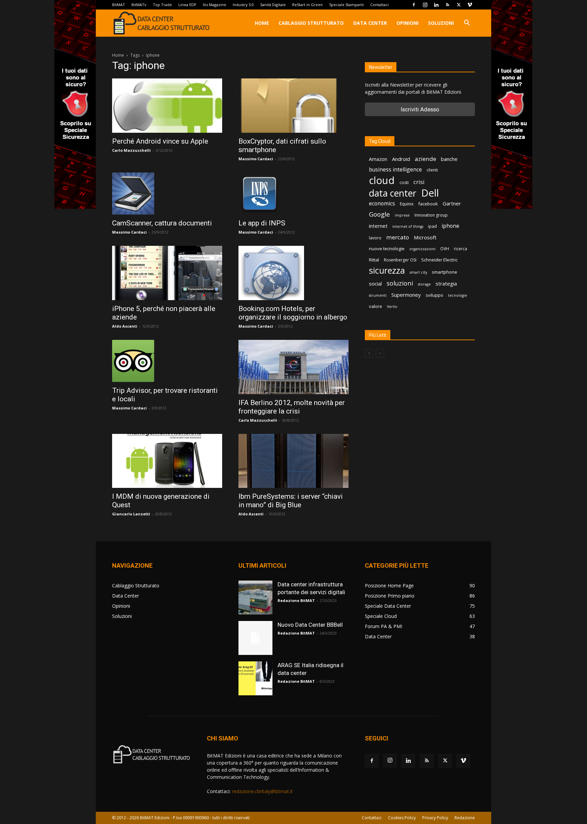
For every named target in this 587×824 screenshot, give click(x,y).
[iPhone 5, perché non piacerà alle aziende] (167, 273)
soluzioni (400, 283)
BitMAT (118, 4)
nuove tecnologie (387, 248)
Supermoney (406, 294)
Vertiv (392, 306)
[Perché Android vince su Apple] (167, 105)
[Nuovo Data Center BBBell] (255, 638)
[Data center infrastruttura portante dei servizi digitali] (255, 598)
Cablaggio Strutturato (311, 23)
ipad (432, 226)
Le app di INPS (261, 223)
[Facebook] (414, 5)
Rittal (374, 260)
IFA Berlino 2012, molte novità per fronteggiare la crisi (291, 407)
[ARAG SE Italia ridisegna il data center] (255, 678)
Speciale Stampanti (346, 4)
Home (262, 23)
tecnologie (457, 295)
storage (424, 284)
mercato (397, 237)
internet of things (407, 226)
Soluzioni (441, 23)
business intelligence (395, 169)
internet (378, 225)
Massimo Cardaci (255, 158)
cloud (382, 180)
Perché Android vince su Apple (160, 141)
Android (401, 158)
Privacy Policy (435, 818)
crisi (419, 181)
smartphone (444, 272)
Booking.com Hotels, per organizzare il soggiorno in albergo (292, 313)
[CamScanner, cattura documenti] (167, 193)
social (375, 283)
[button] (467, 23)
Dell (430, 193)
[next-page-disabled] (380, 353)
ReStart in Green (307, 4)
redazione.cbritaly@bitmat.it (262, 791)
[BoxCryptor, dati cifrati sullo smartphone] (293, 105)
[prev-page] (369, 353)
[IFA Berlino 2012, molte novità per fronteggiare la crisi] (293, 367)
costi (404, 182)
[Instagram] (425, 5)
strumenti (378, 295)
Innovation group (431, 215)
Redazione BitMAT (296, 600)
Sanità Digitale (273, 4)
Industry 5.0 (243, 4)
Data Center (370, 23)
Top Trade (162, 4)
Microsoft (425, 237)
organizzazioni (422, 248)
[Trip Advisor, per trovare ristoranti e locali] (167, 361)
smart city (418, 272)
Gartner (452, 203)
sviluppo (434, 295)
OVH (444, 249)
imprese (402, 215)
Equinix (406, 204)
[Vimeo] (470, 5)
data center (392, 193)
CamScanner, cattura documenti (162, 223)
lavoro (375, 238)
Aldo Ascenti (124, 326)
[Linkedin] (436, 5)
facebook (428, 204)
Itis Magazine (214, 4)
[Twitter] (458, 5)
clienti (432, 170)
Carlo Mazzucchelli (131, 150)
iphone (450, 226)
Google (379, 214)
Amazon (378, 159)
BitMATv (138, 4)
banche (449, 158)
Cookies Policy (402, 818)
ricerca (460, 249)
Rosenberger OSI (400, 260)
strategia (446, 283)
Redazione (465, 818)
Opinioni (407, 23)
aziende (425, 158)
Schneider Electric (439, 260)
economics (382, 203)
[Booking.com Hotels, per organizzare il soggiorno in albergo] (293, 273)
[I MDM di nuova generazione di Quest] (167, 461)
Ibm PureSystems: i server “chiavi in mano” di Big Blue (290, 500)
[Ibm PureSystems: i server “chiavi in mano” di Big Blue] (293, 461)
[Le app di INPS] (293, 193)
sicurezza (387, 270)
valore (375, 306)
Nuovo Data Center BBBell (310, 624)
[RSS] (447, 5)
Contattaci (379, 4)
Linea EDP (187, 4)
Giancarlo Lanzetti (131, 513)
